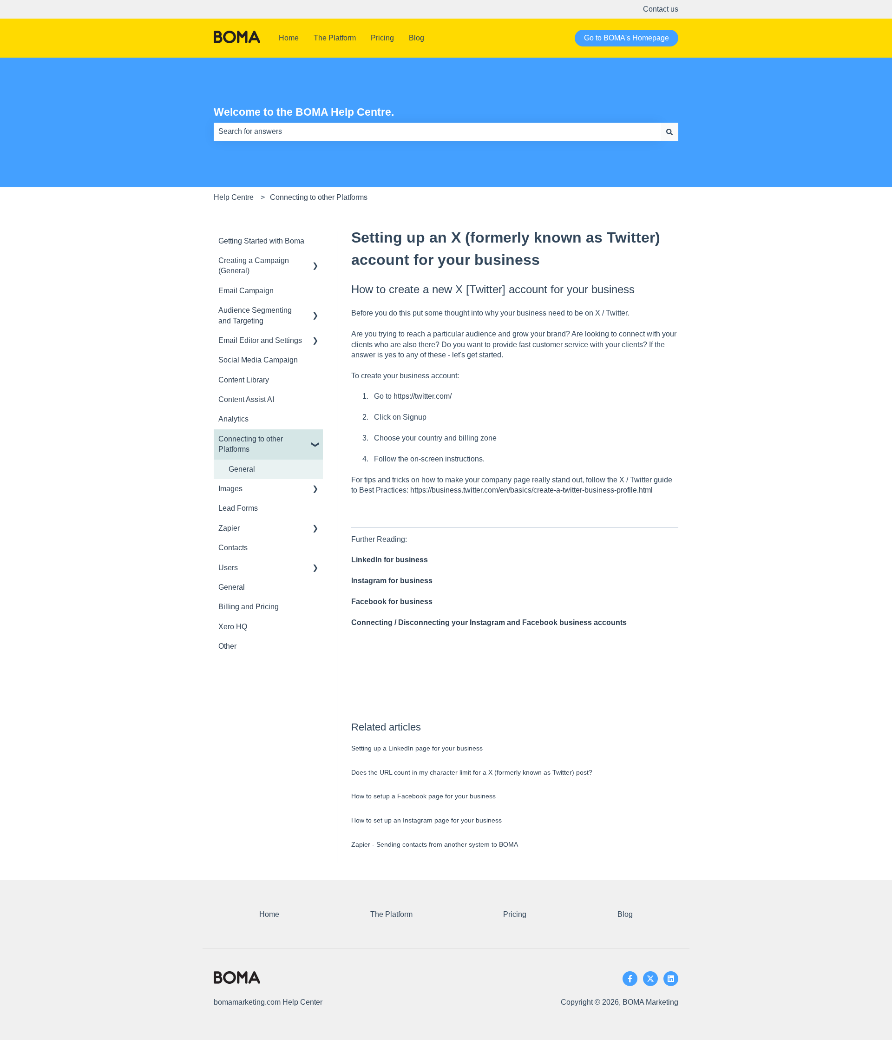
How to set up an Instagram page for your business (426, 820)
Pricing (382, 38)
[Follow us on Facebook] (630, 978)
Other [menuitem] (227, 646)
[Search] (669, 131)
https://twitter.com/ (423, 396)
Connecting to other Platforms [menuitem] (250, 444)
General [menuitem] (242, 469)
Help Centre (234, 197)
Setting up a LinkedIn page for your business (417, 748)
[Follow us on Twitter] (650, 978)
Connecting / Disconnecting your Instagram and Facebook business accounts (489, 622)
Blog (416, 38)
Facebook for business (392, 602)
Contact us (660, 9)
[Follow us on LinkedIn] (670, 978)
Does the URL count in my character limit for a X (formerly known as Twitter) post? (471, 772)
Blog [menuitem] (625, 914)
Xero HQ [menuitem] (232, 627)
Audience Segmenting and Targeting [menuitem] (255, 315)
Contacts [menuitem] (233, 548)
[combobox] (437, 131)
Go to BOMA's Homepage (626, 38)
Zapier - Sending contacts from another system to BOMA (434, 844)
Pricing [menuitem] (514, 914)
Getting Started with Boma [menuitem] (261, 241)
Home (289, 38)
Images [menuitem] (230, 489)
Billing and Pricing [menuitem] (248, 607)
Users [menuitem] (228, 568)
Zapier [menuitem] (229, 528)
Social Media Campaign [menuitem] (258, 360)
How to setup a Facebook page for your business (423, 796)
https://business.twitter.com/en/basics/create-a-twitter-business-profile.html (531, 490)
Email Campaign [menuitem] (246, 291)
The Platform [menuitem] (391, 914)
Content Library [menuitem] (243, 380)
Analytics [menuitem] (233, 419)
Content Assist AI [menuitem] (246, 399)
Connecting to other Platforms (318, 197)
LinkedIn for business (389, 560)
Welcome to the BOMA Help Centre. (304, 112)
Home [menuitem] (269, 914)
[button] (315, 261)
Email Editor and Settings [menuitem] (260, 340)
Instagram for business (392, 581)
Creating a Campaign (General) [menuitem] (253, 266)
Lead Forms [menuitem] (238, 508)
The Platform (335, 38)
